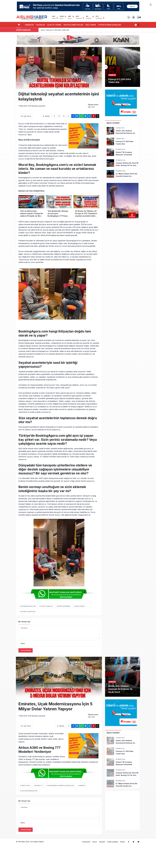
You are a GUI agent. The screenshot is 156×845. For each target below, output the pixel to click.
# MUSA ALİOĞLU (79, 606)
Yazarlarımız (86, 842)
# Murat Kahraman (63, 606)
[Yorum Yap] (59, 116)
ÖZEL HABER (90, 25)
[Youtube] (138, 841)
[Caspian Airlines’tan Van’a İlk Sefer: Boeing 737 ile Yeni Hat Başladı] (122, 163)
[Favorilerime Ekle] (54, 116)
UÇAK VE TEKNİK (54, 25)
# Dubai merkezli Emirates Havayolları (60, 785)
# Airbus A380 (25, 785)
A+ (64, 116)
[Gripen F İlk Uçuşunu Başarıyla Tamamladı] (122, 152)
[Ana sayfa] (19, 25)
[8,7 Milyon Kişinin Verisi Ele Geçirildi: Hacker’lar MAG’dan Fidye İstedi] (122, 173)
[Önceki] (33, 30)
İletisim (122, 842)
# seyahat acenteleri (27, 611)
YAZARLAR (40, 25)
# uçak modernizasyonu (29, 791)
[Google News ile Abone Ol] (25, 116)
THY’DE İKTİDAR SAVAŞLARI (109, 25)
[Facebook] (128, 841)
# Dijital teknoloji (46, 606)
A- (69, 116)
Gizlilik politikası (112, 842)
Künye (95, 842)
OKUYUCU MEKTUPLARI (73, 25)
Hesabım (102, 842)
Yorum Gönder (25, 650)
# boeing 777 (38, 785)
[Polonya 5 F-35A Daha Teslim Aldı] (122, 141)
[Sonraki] (37, 30)
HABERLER (29, 25)
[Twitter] (133, 841)
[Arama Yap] (129, 17)
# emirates (82, 785)
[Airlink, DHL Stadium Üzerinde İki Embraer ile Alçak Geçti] (122, 130)
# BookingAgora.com (27, 606)
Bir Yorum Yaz (24, 622)
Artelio (46, 842)
